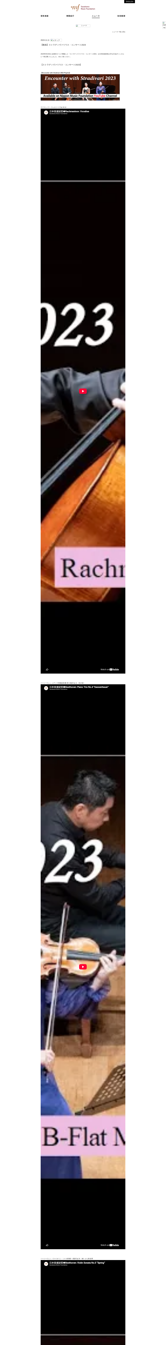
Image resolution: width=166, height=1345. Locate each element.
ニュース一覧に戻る (118, 32)
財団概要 (121, 15)
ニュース (96, 15)
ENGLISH (129, 1)
